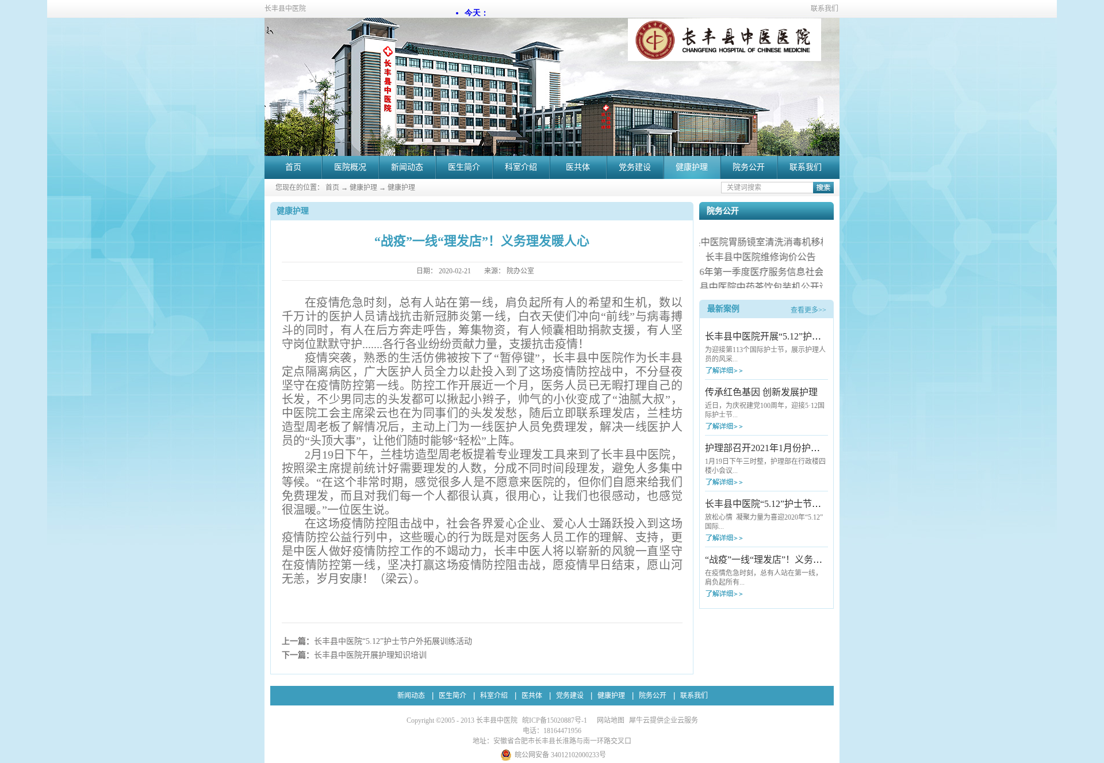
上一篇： (377, 641)
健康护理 (363, 188)
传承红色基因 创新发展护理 (761, 392)
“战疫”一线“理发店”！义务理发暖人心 (782, 559)
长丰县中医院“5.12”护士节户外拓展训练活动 (795, 504)
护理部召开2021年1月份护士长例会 (776, 448)
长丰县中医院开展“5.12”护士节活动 (777, 336)
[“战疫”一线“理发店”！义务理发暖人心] (745, 593)
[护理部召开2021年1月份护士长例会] (745, 482)
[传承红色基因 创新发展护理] (745, 426)
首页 (293, 167)
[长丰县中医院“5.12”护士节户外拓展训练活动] (745, 538)
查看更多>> (808, 310)
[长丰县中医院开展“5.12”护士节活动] (745, 370)
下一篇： (354, 655)
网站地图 (608, 720)
